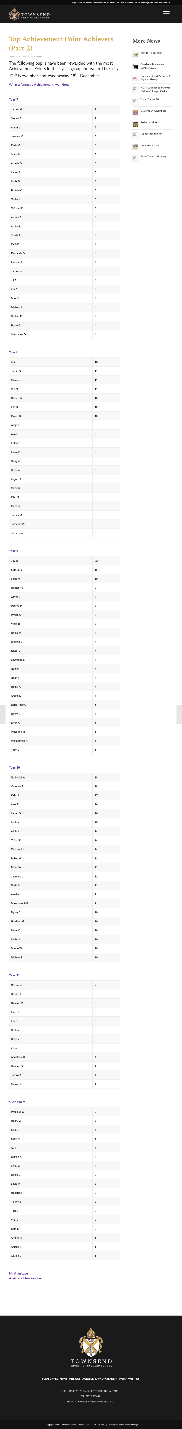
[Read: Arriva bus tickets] (135, 124)
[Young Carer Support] (179, 714)
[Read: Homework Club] (135, 147)
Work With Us (129, 1378)
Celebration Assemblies (153, 110)
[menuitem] (166, 13)
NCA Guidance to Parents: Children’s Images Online (155, 89)
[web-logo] (29, 14)
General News (36, 56)
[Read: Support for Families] (135, 135)
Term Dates (50, 1378)
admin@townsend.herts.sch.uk (95, 1401)
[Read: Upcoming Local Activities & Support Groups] (135, 78)
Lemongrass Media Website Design (123, 1424)
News (64, 1378)
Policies (75, 1378)
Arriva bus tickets (149, 122)
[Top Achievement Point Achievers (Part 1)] (3, 714)
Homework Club (149, 145)
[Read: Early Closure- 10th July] (135, 158)
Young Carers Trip (150, 99)
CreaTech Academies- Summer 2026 (152, 66)
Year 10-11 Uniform (151, 52)
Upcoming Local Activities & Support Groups (155, 77)
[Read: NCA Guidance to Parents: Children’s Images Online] (135, 89)
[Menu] (166, 13)
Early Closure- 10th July (153, 156)
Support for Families (151, 133)
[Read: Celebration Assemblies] (135, 113)
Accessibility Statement (99, 1378)
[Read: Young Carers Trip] (135, 101)
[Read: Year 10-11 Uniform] (135, 55)
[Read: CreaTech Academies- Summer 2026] (135, 66)
